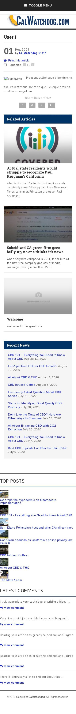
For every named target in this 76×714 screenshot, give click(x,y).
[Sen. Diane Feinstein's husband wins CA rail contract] (4, 519)
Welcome (15, 319)
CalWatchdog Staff (32, 53)
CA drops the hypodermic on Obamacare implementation (28, 501)
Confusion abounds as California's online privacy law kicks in (36, 541)
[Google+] (41, 105)
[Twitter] (32, 105)
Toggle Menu (40, 5)
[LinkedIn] (51, 105)
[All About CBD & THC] (4, 559)
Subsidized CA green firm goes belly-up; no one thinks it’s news (35, 249)
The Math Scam (11, 580)
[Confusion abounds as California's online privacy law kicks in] (4, 531)
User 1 (10, 37)
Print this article (19, 60)
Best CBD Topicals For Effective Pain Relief (37, 448)
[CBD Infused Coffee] (4, 547)
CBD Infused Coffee (21, 384)
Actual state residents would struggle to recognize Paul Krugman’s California (32, 172)
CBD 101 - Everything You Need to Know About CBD (36, 515)
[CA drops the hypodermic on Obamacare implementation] (4, 491)
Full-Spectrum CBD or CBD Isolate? (32, 366)
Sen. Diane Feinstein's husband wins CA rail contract (36, 527)
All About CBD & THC (22, 377)
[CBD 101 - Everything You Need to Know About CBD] (4, 506)
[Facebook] (22, 105)
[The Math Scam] (4, 571)
